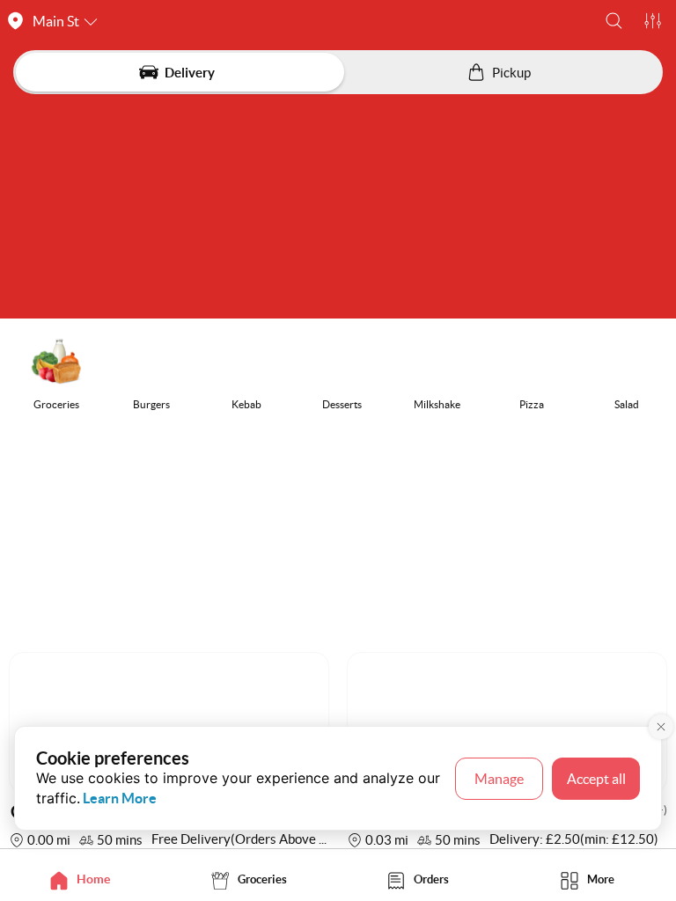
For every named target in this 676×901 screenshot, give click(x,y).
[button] (614, 20)
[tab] (84, 879)
